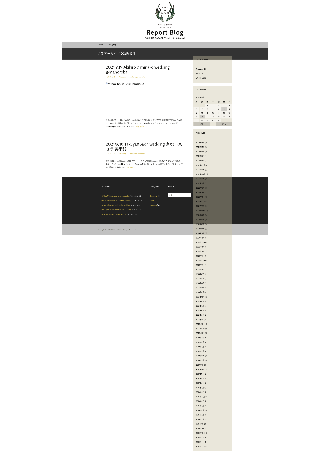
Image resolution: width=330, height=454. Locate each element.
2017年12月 (200, 369)
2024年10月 (200, 210)
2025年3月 (200, 197)
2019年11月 (200, 337)
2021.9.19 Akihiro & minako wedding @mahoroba (138, 70)
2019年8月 (200, 342)
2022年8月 (200, 269)
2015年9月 (200, 437)
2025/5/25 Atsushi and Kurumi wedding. (116, 200)
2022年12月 (200, 260)
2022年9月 (200, 265)
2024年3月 (200, 233)
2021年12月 (200, 297)
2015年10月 (200, 433)
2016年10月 (200, 396)
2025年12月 (200, 165)
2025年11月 (200, 170)
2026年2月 (200, 160)
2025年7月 (200, 183)
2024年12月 (200, 201)
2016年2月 (200, 419)
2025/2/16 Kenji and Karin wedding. (114, 214)
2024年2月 (200, 238)
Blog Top (112, 45)
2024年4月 (200, 229)
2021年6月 (200, 310)
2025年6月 (200, 188)
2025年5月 (200, 192)
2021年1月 (200, 319)
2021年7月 (200, 306)
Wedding (122, 77)
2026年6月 (200, 142)
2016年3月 (200, 415)
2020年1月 (200, 333)
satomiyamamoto (137, 77)
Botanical (199, 69)
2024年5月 (200, 224)
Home (100, 45)
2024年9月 (200, 215)
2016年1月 (200, 424)
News (198, 73)
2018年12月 (200, 356)
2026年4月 (200, 151)
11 (224, 109)
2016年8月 (200, 401)
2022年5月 (200, 283)
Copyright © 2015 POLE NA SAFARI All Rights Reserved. (117, 230)
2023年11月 (200, 247)
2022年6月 (200, 279)
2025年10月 (200, 174)
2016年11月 (200, 392)
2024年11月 (200, 206)
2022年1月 (200, 292)
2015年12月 (200, 428)
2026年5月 (200, 147)
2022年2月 (200, 288)
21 (202, 116)
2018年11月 (200, 360)
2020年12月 (200, 324)
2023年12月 (200, 242)
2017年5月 (200, 383)
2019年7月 (200, 347)
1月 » (224, 124)
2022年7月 (200, 274)
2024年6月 (200, 219)
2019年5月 (200, 351)
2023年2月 (200, 256)
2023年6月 (200, 251)
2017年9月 (200, 378)
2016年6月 (200, 410)
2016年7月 (200, 406)
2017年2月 (200, 387)
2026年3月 (200, 156)
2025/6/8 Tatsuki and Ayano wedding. (115, 196)
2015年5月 (200, 442)
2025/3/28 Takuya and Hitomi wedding (116, 210)
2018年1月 (200, 365)
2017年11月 (200, 374)
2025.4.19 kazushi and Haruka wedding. (116, 205)
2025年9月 (200, 179)
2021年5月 (200, 315)
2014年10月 (200, 446)
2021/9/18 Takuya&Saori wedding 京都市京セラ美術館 (144, 146)
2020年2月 (200, 328)
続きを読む (141, 126)
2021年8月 (200, 301)
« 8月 (202, 124)
